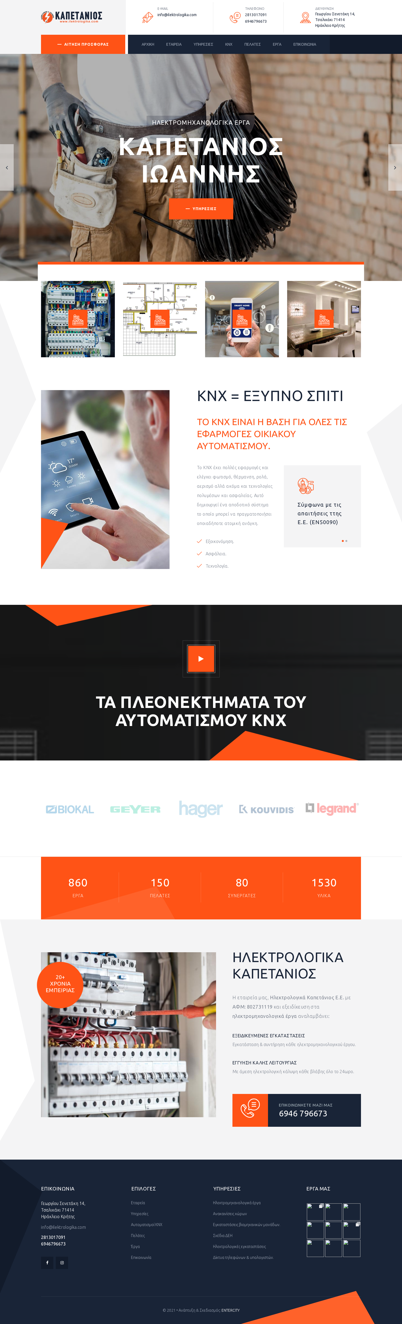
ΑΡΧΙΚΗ (148, 44)
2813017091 (256, 15)
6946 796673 (303, 1113)
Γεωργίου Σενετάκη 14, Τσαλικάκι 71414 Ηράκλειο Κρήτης (335, 20)
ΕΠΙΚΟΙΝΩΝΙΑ (304, 44)
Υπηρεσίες (139, 1214)
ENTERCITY (231, 1310)
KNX (228, 44)
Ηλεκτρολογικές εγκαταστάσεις (239, 1246)
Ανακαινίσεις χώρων (229, 1214)
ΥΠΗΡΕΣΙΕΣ (203, 44)
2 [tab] (346, 541)
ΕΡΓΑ (277, 44)
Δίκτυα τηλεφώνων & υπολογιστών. (243, 1257)
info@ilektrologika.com (177, 15)
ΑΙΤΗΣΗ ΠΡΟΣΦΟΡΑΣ (86, 44)
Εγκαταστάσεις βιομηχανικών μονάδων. (246, 1225)
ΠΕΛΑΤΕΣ (252, 44)
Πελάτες (137, 1235)
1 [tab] (343, 541)
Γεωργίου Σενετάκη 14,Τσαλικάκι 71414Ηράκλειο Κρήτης (63, 1210)
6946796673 (256, 21)
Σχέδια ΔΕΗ (222, 1235)
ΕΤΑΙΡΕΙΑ (174, 44)
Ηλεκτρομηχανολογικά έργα (236, 1203)
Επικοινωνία (140, 1257)
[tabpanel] (322, 506)
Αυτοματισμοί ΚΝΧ (146, 1225)
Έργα (135, 1246)
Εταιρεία (137, 1203)
